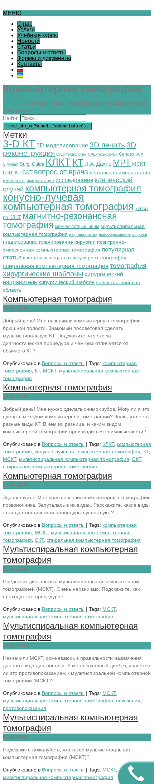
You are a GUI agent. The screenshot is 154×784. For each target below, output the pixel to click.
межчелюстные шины (77, 226)
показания (128, 700)
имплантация (40, 180)
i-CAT (140, 154)
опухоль (139, 234)
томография (128, 265)
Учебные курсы (37, 35)
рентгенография (107, 257)
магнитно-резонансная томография (60, 220)
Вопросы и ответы (41, 52)
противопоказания (24, 708)
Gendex (126, 154)
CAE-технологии (102, 154)
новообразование (115, 234)
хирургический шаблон (66, 282)
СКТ (27, 172)
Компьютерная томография (57, 299)
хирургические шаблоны (43, 274)
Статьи (26, 47)
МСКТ (139, 164)
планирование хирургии (67, 242)
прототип (32, 257)
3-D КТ (19, 144)
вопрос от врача (61, 172)
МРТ (122, 162)
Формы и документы (44, 58)
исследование (74, 180)
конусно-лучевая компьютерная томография (68, 201)
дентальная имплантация (120, 172)
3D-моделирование (62, 145)
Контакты (29, 64)
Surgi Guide (32, 164)
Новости (28, 41)
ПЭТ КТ (12, 172)
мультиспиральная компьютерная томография (74, 459)
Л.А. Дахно (98, 164)
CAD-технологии (71, 154)
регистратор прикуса (65, 257)
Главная (12, 103)
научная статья (83, 234)
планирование (20, 242)
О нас (24, 24)
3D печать (107, 145)
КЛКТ (58, 162)
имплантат (14, 180)
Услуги (26, 29)
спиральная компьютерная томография (56, 266)
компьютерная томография (83, 188)
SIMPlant (10, 164)
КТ (77, 162)
